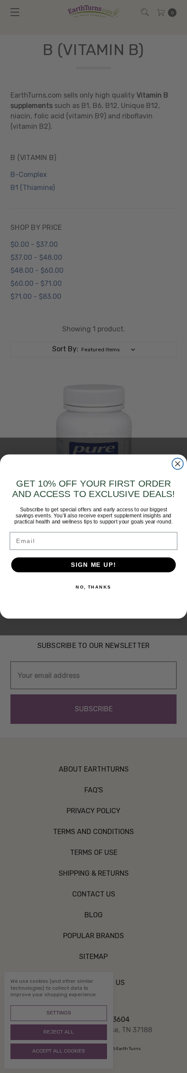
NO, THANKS (93, 587)
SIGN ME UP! (93, 565)
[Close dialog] (178, 463)
